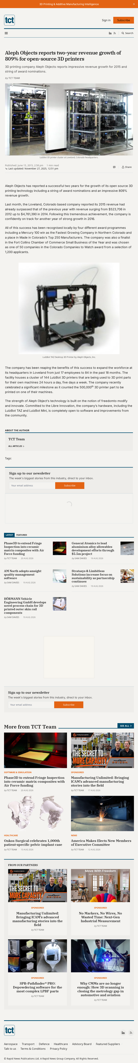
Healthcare (11, 835)
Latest (9, 534)
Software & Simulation (17, 772)
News (74, 835)
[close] (134, 4)
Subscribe (69, 485)
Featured (21, 534)
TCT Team (14, 78)
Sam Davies (81, 558)
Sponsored (77, 772)
